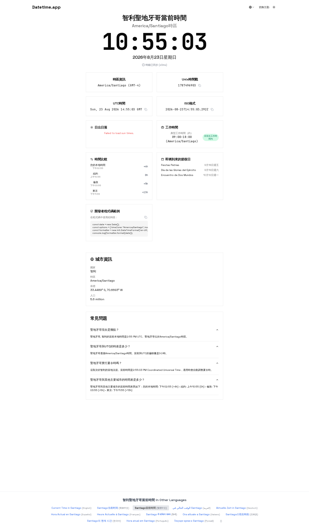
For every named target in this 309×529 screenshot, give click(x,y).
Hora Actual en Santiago (71, 514)
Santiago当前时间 (113, 507)
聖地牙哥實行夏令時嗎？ (106, 363)
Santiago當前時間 (151, 507)
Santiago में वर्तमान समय (161, 514)
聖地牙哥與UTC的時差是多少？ (110, 346)
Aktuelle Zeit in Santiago (237, 507)
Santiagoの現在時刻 (242, 514)
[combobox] (251, 7)
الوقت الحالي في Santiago (191, 507)
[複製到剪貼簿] (199, 85)
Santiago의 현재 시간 (104, 520)
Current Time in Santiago (71, 507)
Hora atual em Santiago (147, 520)
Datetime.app (46, 7)
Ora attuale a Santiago (201, 514)
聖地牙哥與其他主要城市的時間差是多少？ (117, 380)
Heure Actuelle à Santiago (118, 514)
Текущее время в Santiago (194, 520)
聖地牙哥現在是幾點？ (104, 330)
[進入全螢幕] (273, 33)
